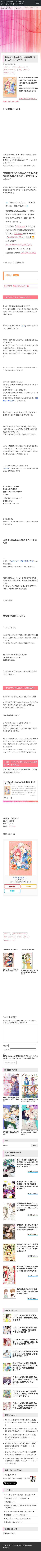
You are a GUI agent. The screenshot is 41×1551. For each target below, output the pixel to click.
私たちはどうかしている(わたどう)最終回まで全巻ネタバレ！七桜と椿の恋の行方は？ (27, 1268)
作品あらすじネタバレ (9, 70)
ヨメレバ (23, 879)
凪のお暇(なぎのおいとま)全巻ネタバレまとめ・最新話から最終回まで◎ (27, 1291)
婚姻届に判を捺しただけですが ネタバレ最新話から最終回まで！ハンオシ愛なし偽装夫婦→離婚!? (27, 1206)
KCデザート (7, 67)
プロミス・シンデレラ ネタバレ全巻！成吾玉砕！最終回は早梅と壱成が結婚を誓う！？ (27, 1227)
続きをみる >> (33, 1172)
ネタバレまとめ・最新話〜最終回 (19, 1495)
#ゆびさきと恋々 (15, 237)
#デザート (20, 226)
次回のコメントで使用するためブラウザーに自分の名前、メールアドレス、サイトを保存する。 (20, 1057)
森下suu (26, 70)
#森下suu (18, 233)
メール (6, 1050)
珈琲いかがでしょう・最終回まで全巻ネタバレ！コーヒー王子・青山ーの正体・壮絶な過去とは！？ (27, 1247)
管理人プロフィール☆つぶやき (17, 1518)
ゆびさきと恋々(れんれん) (19, 67)
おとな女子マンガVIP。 (13, 4)
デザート (12, 826)
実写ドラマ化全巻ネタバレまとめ (18, 1511)
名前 (5, 1046)
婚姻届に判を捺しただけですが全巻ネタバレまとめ (20, 1506)
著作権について (10, 1533)
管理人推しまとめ (12, 1522)
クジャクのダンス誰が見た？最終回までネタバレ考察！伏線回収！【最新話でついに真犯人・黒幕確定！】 (27, 1163)
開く (15, 275)
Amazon (12, 886)
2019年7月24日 (28, 252)
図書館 (12, 891)
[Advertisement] (20, 31)
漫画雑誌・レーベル (9, 73)
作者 (19, 70)
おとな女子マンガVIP (16, 1545)
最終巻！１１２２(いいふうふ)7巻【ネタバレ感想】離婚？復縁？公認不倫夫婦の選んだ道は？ (27, 1185)
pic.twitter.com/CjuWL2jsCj (19, 244)
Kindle (28, 886)
